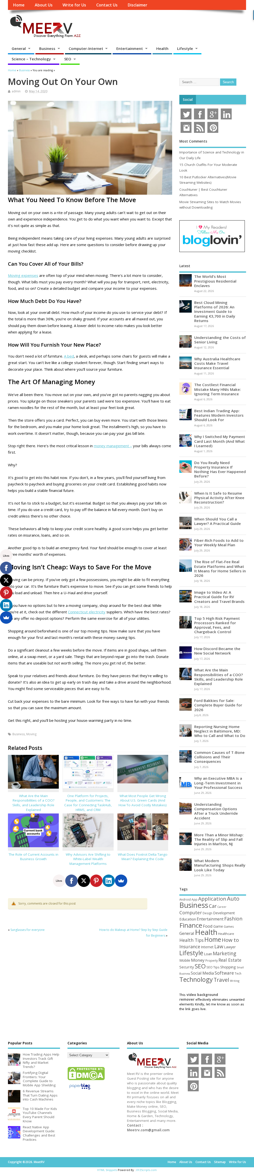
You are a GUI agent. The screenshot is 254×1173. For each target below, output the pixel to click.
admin (16, 91)
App (194, 899)
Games (229, 926)
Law (218, 946)
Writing (234, 981)
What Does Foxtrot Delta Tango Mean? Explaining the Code (142, 856)
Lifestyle (185, 48)
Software (224, 973)
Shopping (228, 967)
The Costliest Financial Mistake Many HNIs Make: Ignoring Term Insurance (217, 389)
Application (212, 898)
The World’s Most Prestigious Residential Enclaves (215, 281)
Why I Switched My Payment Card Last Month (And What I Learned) (219, 441)
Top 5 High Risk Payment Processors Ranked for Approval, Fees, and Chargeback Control (217, 625)
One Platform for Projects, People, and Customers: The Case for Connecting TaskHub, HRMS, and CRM (88, 803)
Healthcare (226, 933)
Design (207, 913)
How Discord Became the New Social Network (217, 651)
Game (218, 926)
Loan (208, 953)
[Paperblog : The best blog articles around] (79, 1090)
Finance (190, 925)
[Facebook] (71, 881)
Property (211, 960)
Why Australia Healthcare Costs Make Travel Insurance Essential (217, 363)
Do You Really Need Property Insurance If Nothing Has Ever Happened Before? (220, 469)
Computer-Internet (86, 48)
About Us (44, 5)
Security (186, 966)
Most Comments (193, 141)
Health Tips (191, 940)
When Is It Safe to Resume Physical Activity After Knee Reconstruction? (219, 498)
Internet (207, 947)
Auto (233, 898)
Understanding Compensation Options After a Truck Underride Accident (216, 811)
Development (224, 913)
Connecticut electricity (86, 611)
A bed (69, 356)
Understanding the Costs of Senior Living (220, 339)
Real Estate (230, 960)
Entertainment (129, 48)
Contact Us (107, 5)
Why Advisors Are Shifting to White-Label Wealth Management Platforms (88, 859)
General (19, 48)
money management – (113, 445)
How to (230, 939)
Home (19, 5)
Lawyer (230, 947)
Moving (31, 734)
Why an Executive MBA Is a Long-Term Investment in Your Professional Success (218, 783)
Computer (190, 912)
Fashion (233, 918)
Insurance (189, 947)
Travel (221, 979)
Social (188, 99)
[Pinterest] (96, 881)
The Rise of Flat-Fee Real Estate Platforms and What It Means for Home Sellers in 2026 (220, 568)
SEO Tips (213, 967)
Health (162, 48)
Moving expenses (23, 275)
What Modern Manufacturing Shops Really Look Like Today (219, 865)
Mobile (184, 960)
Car (213, 906)
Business (47, 48)
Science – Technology (31, 58)
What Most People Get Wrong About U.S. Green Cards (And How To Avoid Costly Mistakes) (143, 800)
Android (185, 899)
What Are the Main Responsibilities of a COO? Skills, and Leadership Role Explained (33, 803)
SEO (67, 58)
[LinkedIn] (108, 881)
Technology (196, 979)
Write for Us (74, 5)
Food (208, 926)
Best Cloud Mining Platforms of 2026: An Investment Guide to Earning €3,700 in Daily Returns (214, 311)
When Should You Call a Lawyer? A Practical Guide (217, 521)
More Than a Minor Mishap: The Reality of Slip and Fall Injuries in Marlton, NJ (219, 839)
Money (198, 960)
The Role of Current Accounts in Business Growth (33, 856)
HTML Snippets (107, 1170)
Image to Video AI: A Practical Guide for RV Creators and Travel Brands (219, 597)
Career (221, 907)
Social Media (202, 973)
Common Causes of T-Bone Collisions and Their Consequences (219, 757)
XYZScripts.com (146, 1170)
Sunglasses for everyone (27, 930)
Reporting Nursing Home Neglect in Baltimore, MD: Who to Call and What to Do (219, 731)
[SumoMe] (121, 881)
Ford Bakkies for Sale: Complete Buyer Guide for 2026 (218, 705)
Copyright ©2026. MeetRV (26, 1162)
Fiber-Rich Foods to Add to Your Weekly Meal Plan (219, 542)
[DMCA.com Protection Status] (86, 1080)
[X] (84, 881)
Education (187, 918)
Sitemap (220, 1162)
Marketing (224, 953)
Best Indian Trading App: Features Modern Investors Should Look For (219, 415)
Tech (238, 973)
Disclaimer (137, 5)
